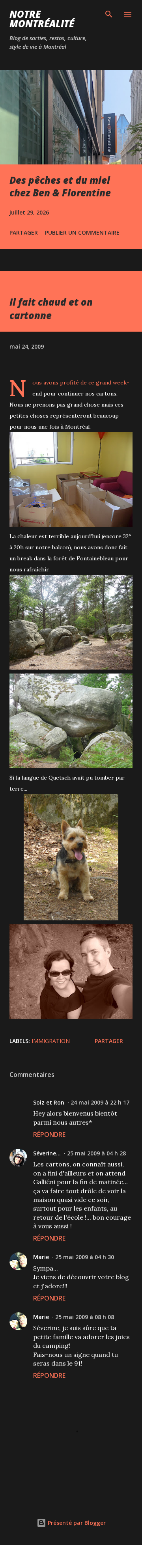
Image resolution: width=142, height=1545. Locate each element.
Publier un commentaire (82, 232)
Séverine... (47, 1153)
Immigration (51, 1041)
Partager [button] (23, 232)
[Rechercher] (109, 14)
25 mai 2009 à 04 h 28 (96, 1153)
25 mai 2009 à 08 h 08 (84, 1317)
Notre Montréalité (41, 18)
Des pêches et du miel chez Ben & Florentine (60, 186)
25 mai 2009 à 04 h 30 (84, 1257)
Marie (41, 1257)
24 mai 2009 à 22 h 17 (100, 1102)
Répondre (49, 1134)
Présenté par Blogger (76, 1522)
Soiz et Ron (48, 1102)
